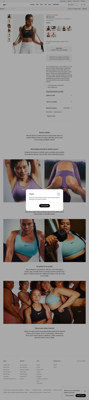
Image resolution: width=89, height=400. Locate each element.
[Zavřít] (58, 194)
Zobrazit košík (44, 205)
